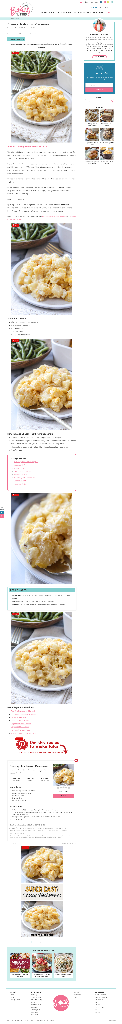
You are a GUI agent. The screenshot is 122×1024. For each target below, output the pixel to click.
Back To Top (112, 1020)
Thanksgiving (49, 942)
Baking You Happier (21, 9)
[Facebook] (101, 2)
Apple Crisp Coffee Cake (92, 143)
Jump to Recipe (17, 39)
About (12, 997)
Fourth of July (36, 1005)
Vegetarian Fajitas (20, 484)
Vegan (76, 997)
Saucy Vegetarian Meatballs (24, 478)
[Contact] (112, 2)
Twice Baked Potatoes (22, 471)
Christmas (34, 1012)
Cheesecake (99, 1000)
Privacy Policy (15, 1000)
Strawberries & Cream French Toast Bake (42, 975)
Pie (96, 1010)
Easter (33, 1002)
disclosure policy (32, 34)
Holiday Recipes (23, 942)
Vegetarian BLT (19, 465)
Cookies (97, 1005)
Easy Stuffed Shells (21, 474)
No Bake (97, 1012)
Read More (99, 57)
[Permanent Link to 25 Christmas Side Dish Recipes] (20, 972)
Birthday (34, 995)
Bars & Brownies (100, 995)
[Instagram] (108, 2)
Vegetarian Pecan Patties (20, 720)
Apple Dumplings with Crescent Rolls (92, 162)
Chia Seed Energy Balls (107, 142)
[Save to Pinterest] (2, 516)
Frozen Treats (99, 1007)
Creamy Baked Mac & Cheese (106, 162)
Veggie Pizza (19, 468)
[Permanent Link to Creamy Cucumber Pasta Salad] (63, 972)
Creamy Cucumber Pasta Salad (63, 975)
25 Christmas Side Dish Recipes (20, 975)
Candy (97, 1002)
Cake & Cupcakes (101, 997)
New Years (34, 1015)
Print (63, 796)
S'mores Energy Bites (105, 7)
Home (12, 995)
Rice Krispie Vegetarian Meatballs (54, 216)
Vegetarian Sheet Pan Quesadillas (23, 733)
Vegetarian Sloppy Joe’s (20, 727)
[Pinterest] (105, 2)
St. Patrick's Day (36, 1000)
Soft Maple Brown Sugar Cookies (92, 124)
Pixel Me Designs (48, 1020)
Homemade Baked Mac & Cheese (23, 714)
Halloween (34, 1007)
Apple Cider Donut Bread (106, 124)
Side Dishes (37, 942)
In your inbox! (90, 2)
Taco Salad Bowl (20, 481)
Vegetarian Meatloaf (18, 717)
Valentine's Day (36, 997)
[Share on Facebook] (2, 512)
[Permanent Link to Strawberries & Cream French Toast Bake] (42, 972)
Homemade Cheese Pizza (20, 730)
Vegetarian (62, 942)
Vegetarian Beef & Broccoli (21, 724)
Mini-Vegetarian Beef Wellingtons (26, 462)
